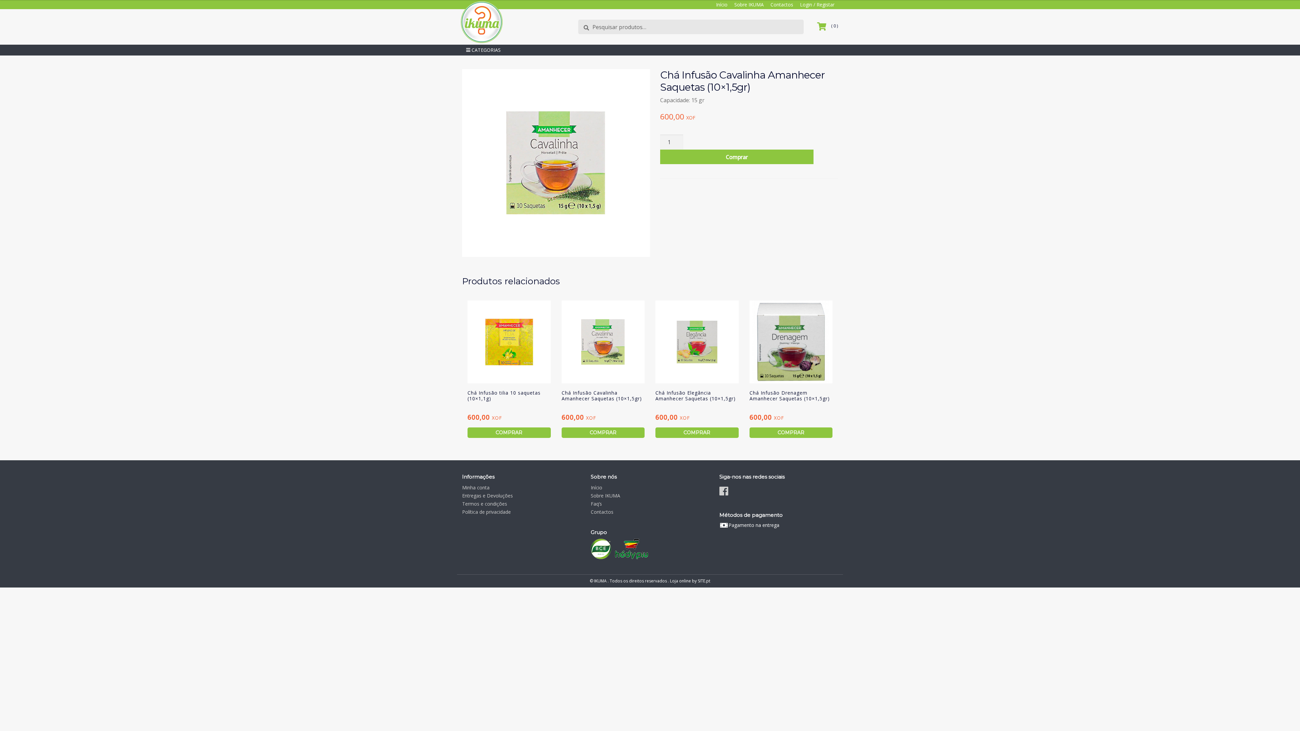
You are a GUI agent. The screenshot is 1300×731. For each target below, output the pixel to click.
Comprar (737, 157)
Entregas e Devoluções (487, 495)
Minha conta (476, 487)
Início (722, 4)
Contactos (782, 4)
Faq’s (596, 504)
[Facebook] (723, 491)
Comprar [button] (509, 432)
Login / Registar (817, 4)
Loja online (680, 581)
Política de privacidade (486, 512)
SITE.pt (704, 581)
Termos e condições (484, 504)
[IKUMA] (481, 22)
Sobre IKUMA (749, 4)
